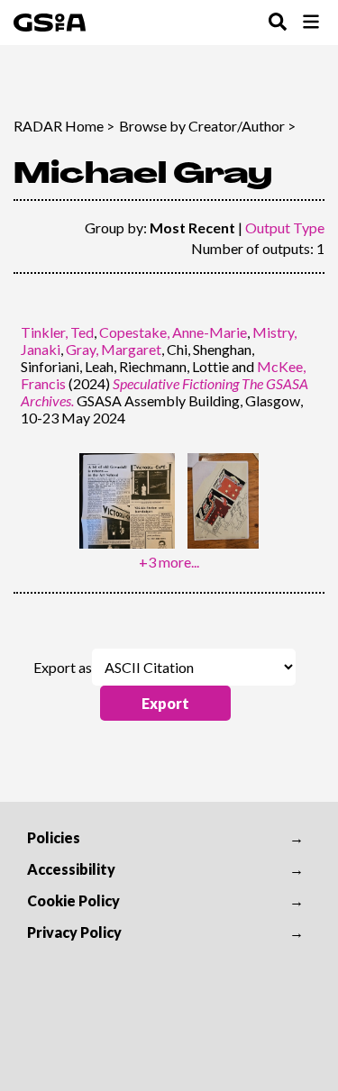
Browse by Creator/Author (202, 125)
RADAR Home (59, 125)
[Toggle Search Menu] (277, 23)
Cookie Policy (73, 900)
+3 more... (169, 561)
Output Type (284, 227)
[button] (165, 703)
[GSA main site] (50, 23)
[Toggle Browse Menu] (310, 23)
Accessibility (71, 868)
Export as (62, 667)
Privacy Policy (74, 932)
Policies (53, 837)
